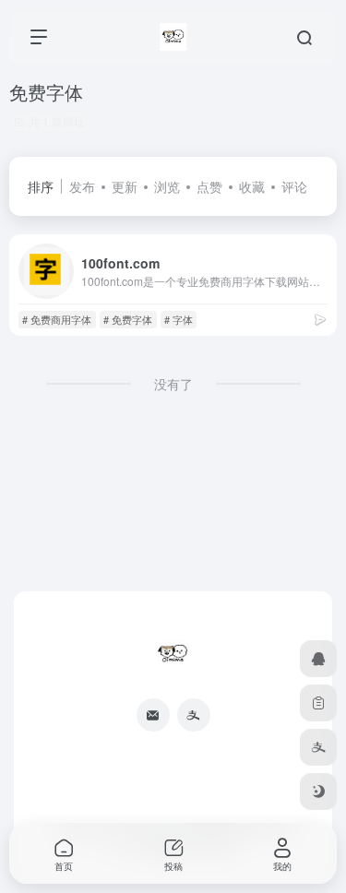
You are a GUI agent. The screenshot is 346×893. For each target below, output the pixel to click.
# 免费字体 (127, 319)
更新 (124, 186)
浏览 (167, 186)
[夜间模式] (318, 791)
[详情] (320, 318)
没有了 (173, 384)
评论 (294, 186)
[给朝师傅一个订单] (318, 703)
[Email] (153, 715)
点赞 (209, 186)
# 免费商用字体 (56, 319)
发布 (82, 186)
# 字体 (178, 319)
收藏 (252, 186)
